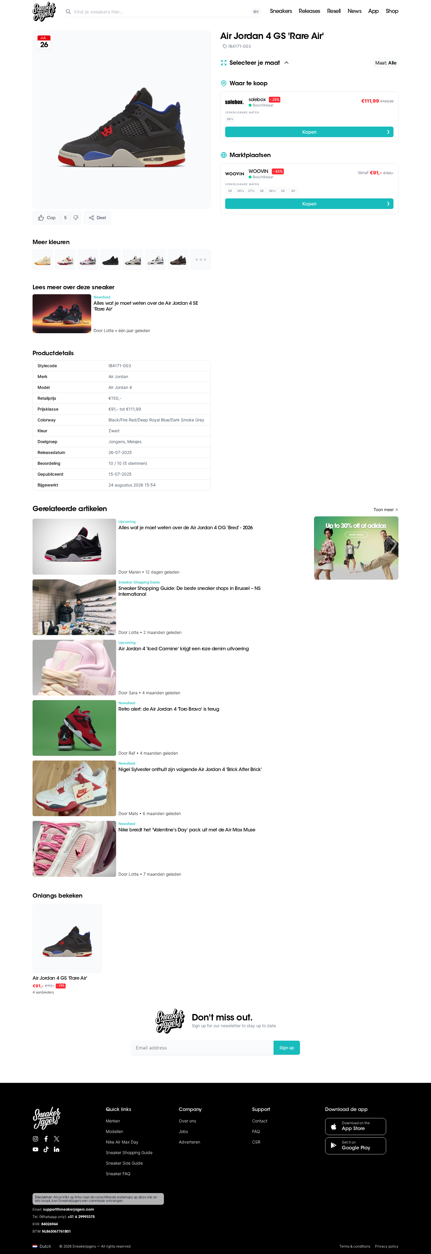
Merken (113, 1120)
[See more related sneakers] (201, 259)
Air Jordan (118, 376)
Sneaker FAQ (118, 1173)
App (373, 11)
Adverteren (189, 1141)
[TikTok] (46, 1149)
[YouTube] (35, 1149)
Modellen (114, 1131)
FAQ (256, 1131)
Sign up (286, 1047)
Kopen (346, 132)
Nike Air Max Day (122, 1141)
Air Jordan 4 (120, 387)
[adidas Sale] (356, 548)
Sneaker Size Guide (124, 1163)
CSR (256, 1141)
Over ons (187, 1120)
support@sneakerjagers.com (68, 1210)
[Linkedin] (57, 1149)
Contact (259, 1120)
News (354, 11)
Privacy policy (386, 1246)
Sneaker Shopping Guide (129, 1152)
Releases (309, 11)
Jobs (183, 1131)
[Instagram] (35, 1139)
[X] (57, 1139)
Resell (334, 11)
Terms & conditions (355, 1246)
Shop (392, 11)
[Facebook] (46, 1139)
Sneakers (281, 11)
